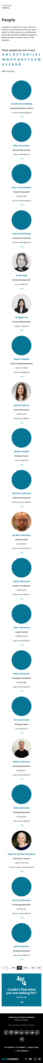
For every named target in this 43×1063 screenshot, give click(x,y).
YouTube (16, 1033)
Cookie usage (33, 1047)
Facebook (6, 1033)
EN (30, 1059)
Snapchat (26, 1033)
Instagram (11, 1033)
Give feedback (22, 1051)
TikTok (37, 1033)
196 (13, 968)
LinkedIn (21, 1033)
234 (39, 968)
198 (25, 968)
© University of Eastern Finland (21, 1021)
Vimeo (22, 1040)
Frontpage (7, 5)
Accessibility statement (14, 1047)
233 (33, 968)
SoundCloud (32, 1033)
